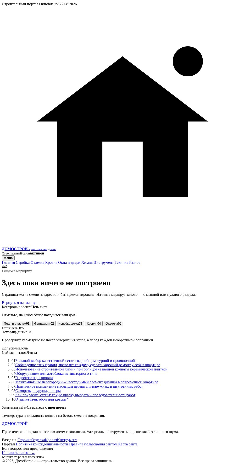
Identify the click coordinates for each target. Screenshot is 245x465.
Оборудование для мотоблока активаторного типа (56, 373)
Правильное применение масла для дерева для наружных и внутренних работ (79, 386)
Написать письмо (18, 453)
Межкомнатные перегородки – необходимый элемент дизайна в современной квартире (86, 382)
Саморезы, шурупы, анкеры (38, 391)
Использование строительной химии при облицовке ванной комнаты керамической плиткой (91, 369)
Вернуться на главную (20, 303)
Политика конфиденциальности (42, 444)
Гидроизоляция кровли (34, 378)
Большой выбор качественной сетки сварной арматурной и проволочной (75, 361)
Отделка (37, 262)
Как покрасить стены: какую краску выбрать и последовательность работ (75, 395)
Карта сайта (128, 444)
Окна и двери (69, 262)
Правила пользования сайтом (93, 444)
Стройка (23, 262)
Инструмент (104, 262)
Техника (121, 262)
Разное (134, 262)
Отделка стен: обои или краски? (41, 399)
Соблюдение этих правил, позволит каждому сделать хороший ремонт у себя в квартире (87, 365)
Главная (8, 262)
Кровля (51, 262)
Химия (87, 262)
